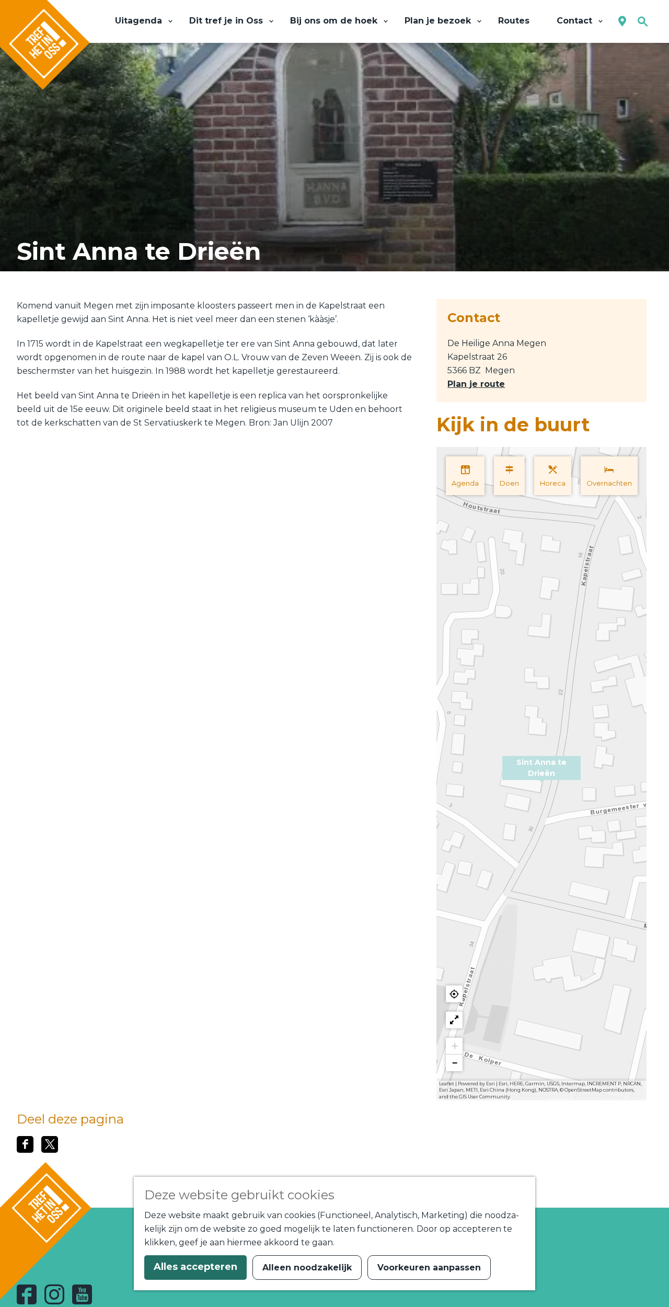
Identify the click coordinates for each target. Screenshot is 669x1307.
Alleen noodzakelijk (307, 1267)
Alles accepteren (195, 1266)
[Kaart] (622, 21)
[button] (541, 773)
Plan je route (476, 384)
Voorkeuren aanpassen (429, 1267)
